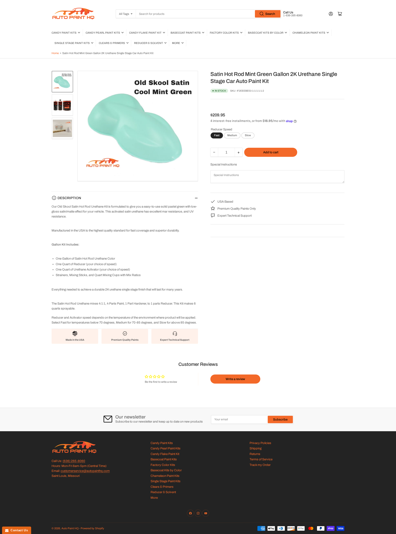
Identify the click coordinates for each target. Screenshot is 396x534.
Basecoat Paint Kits (186, 32)
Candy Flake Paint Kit (145, 32)
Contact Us (18, 530)
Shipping (256, 448)
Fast (216, 135)
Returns (255, 454)
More (176, 43)
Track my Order (260, 465)
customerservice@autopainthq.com (85, 471)
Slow (248, 135)
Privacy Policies (260, 443)
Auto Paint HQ (70, 528)
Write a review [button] (235, 379)
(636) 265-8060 (74, 461)
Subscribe (280, 419)
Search (270, 13)
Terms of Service (261, 459)
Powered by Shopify (92, 528)
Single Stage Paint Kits (72, 43)
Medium (232, 135)
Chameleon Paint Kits (308, 32)
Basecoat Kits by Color (265, 32)
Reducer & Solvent (148, 43)
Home (55, 53)
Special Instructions (223, 164)
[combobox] (208, 13)
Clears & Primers (112, 43)
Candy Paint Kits (64, 32)
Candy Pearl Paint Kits (103, 32)
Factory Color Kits (224, 32)
